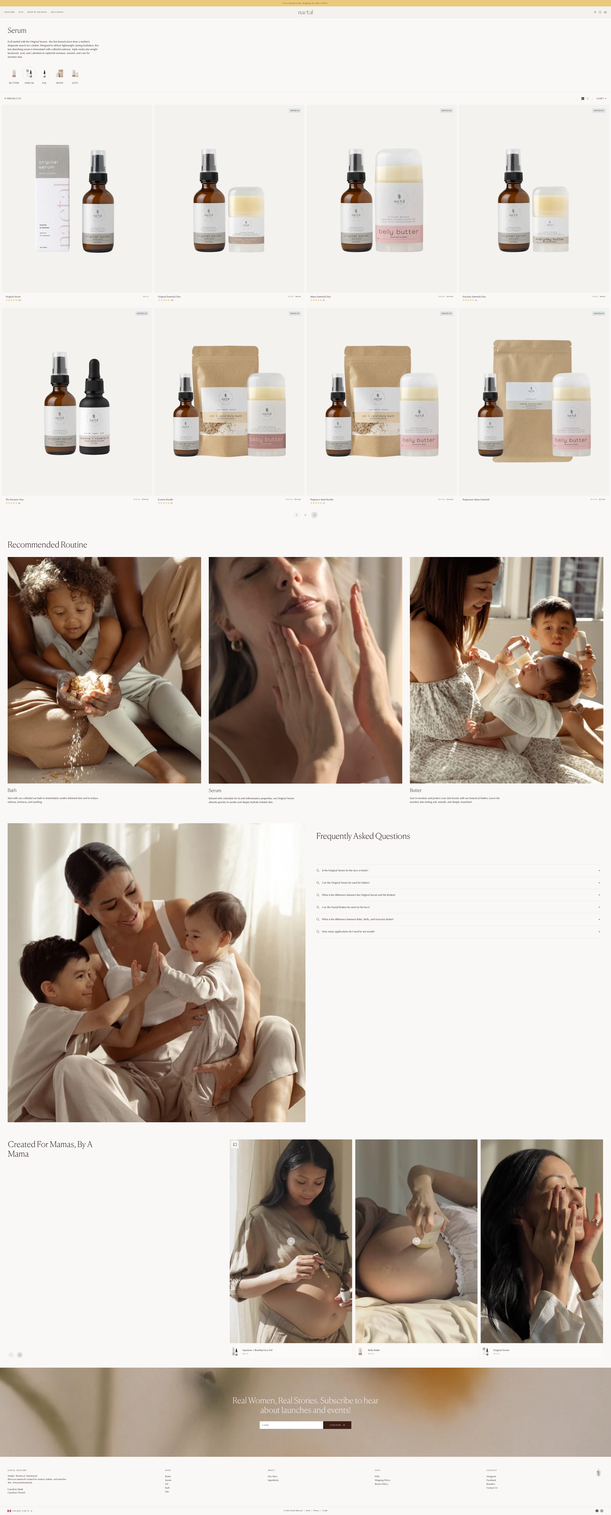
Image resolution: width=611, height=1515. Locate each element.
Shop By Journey (37, 12)
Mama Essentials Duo (320, 296)
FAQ (377, 1476)
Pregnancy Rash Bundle (321, 499)
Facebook (491, 1480)
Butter (168, 1476)
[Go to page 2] (314, 515)
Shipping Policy (382, 1480)
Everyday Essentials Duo (474, 296)
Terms (308, 1510)
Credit (325, 1510)
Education (57, 12)
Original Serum (13, 296)
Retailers (491, 1484)
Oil (166, 1484)
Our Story (272, 1476)
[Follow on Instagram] (601, 1510)
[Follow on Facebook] (597, 1510)
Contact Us (492, 1487)
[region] (416, 1248)
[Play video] (291, 1241)
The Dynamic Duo (15, 499)
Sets (21, 12)
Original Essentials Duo (169, 296)
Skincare (9, 12)
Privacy (316, 1510)
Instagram (491, 1476)
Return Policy (381, 1484)
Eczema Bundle (165, 499)
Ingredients (273, 1480)
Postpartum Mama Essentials (476, 499)
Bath (167, 1487)
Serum (168, 1480)
